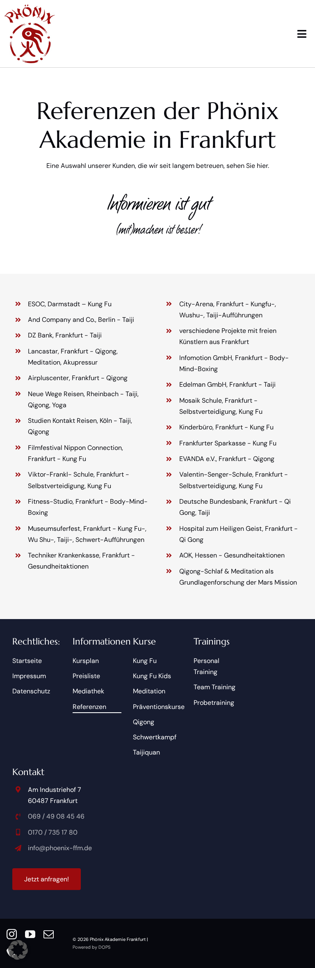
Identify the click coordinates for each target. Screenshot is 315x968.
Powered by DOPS (91, 947)
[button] (18, 950)
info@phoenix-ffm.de (60, 848)
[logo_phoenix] (29, 7)
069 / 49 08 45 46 (56, 816)
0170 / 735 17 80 (53, 832)
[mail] (48, 934)
